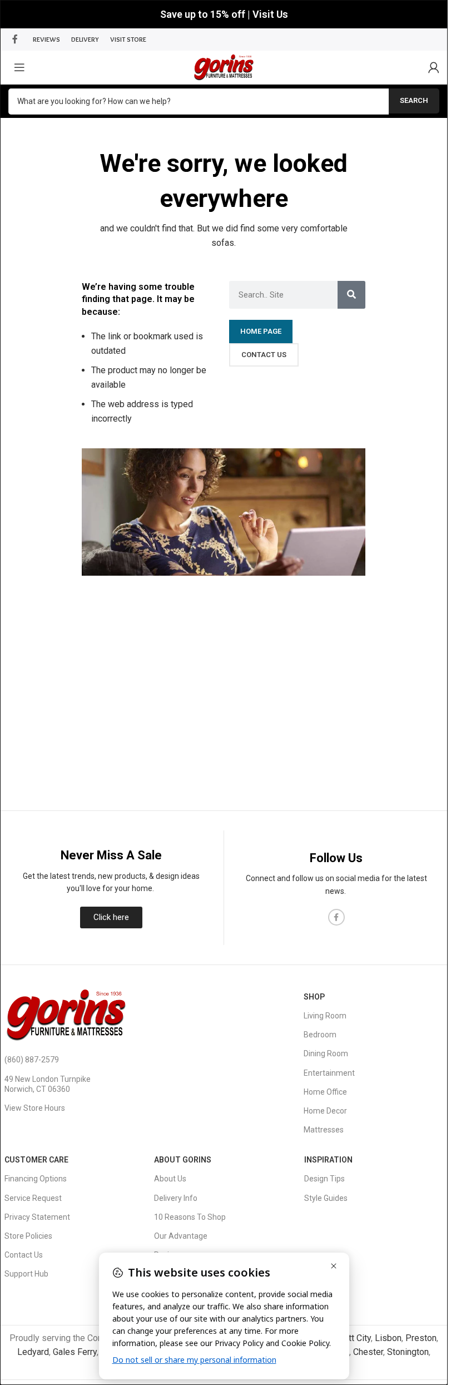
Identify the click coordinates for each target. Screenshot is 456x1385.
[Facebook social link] (15, 39)
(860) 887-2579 (31, 1059)
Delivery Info (175, 1198)
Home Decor (325, 1110)
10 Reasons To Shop (190, 1217)
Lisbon (388, 1338)
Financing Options (35, 1178)
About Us (170, 1178)
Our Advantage (180, 1235)
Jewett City (349, 1338)
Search (414, 100)
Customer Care (36, 1159)
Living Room (325, 1015)
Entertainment (329, 1073)
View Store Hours (34, 1108)
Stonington (408, 1352)
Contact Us (23, 1254)
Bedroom (320, 1034)
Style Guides (326, 1198)
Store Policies (28, 1235)
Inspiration (328, 1159)
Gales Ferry (75, 1352)
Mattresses (324, 1129)
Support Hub (26, 1273)
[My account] (434, 67)
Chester (368, 1352)
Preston (421, 1338)
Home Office (325, 1091)
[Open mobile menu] (19, 67)
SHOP (314, 996)
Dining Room (326, 1053)
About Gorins (182, 1159)
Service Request (33, 1198)
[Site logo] (224, 66)
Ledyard (33, 1352)
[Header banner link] (224, 14)
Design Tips (324, 1178)
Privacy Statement (37, 1217)
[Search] (351, 295)
